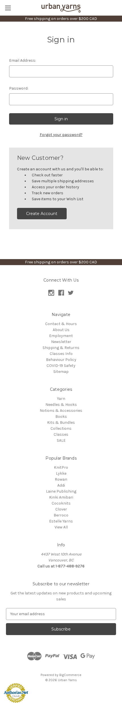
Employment (61, 335)
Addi (61, 485)
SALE (61, 440)
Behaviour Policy (61, 359)
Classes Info (61, 353)
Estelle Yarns (61, 521)
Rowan (61, 479)
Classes (61, 434)
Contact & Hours (61, 323)
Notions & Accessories (61, 410)
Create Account (41, 213)
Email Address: (22, 60)
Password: (18, 88)
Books (61, 416)
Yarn (61, 398)
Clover (61, 509)
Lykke (61, 473)
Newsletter (61, 341)
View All (61, 527)
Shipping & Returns (61, 347)
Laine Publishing (61, 491)
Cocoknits (61, 503)
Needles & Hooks (61, 404)
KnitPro (61, 467)
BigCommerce (70, 675)
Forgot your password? (61, 134)
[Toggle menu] (8, 8)
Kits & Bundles (61, 422)
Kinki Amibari (61, 497)
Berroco (61, 515)
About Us (61, 329)
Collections (61, 428)
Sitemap (61, 371)
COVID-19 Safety (61, 365)
